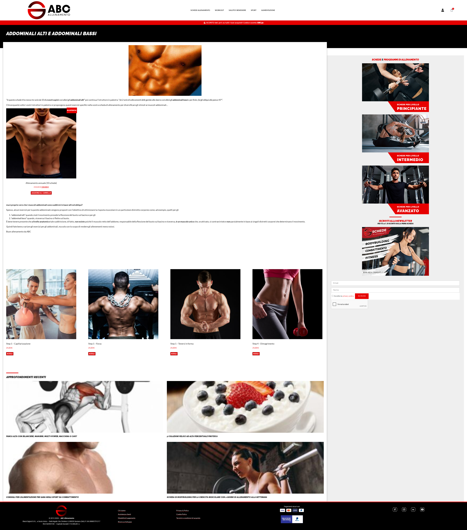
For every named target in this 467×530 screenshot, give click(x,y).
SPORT (253, 10)
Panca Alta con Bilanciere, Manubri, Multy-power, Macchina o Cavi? (41, 436)
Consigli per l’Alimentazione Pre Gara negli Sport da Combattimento (42, 497)
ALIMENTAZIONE (268, 10)
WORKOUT (219, 10)
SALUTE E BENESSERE (237, 10)
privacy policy (348, 296)
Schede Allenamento (200, 10)
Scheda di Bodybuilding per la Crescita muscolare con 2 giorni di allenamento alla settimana (217, 497)
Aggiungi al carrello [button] (41, 193)
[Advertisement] (165, 252)
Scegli (10, 354)
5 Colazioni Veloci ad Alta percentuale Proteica (192, 436)
